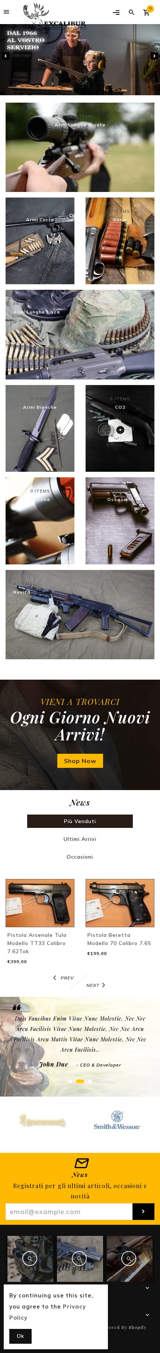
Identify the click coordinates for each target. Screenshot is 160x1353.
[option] (80, 59)
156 (80, 116)
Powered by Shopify (123, 1327)
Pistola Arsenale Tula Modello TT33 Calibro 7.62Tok (37, 943)
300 (40, 211)
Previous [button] (5, 56)
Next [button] (154, 56)
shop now (80, 761)
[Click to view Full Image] (29, 1258)
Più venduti (80, 821)
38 (24, 303)
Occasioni (80, 856)
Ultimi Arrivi (80, 839)
